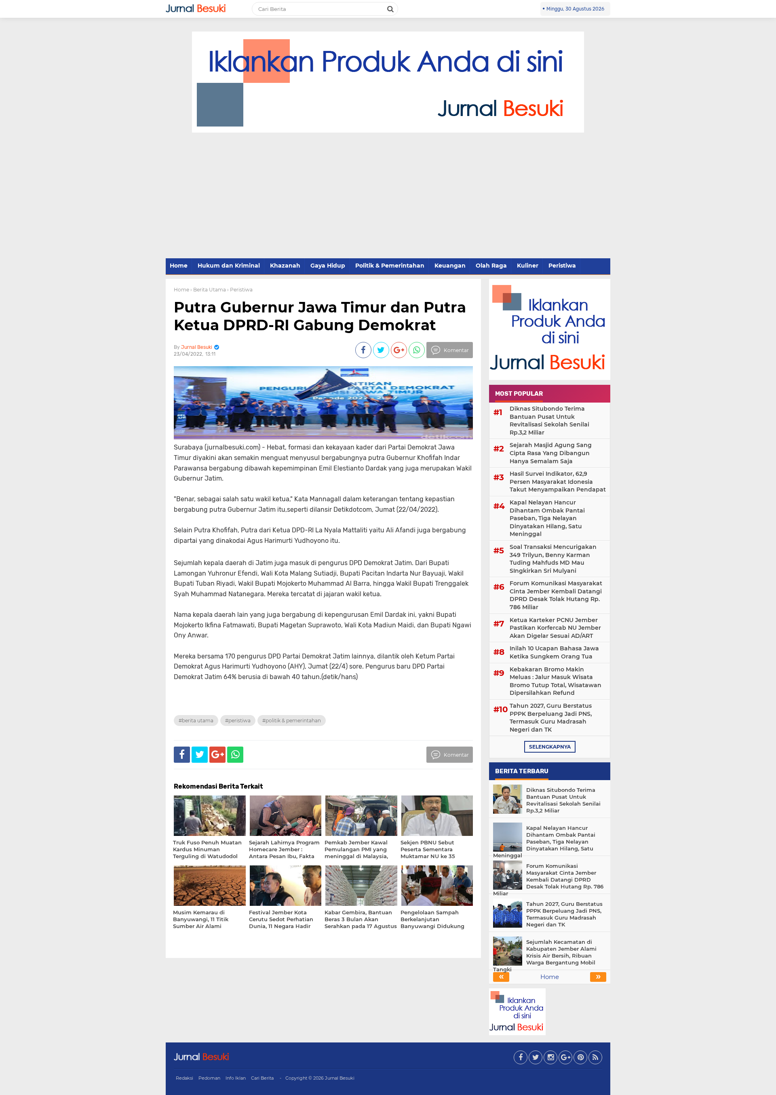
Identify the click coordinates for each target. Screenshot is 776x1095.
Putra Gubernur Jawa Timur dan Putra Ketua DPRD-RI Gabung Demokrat (320, 315)
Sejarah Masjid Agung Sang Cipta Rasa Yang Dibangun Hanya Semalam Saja (551, 452)
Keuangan (450, 265)
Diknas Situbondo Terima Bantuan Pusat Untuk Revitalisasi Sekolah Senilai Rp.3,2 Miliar (549, 420)
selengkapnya (550, 747)
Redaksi (184, 1078)
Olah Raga (491, 265)
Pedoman (209, 1078)
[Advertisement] (388, 196)
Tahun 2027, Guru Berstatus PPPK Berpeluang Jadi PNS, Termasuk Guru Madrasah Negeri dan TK (551, 717)
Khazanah (285, 265)
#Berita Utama (196, 720)
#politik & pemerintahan (291, 720)
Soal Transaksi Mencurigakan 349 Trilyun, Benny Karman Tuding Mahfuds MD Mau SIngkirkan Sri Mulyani (553, 558)
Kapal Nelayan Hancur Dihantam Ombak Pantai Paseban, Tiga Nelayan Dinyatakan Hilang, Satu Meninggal (547, 518)
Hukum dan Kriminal (229, 265)
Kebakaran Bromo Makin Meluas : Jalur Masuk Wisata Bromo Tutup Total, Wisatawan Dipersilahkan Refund (555, 681)
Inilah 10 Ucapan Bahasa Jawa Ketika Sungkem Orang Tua (554, 652)
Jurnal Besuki (339, 1078)
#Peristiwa (238, 720)
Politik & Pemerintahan (389, 265)
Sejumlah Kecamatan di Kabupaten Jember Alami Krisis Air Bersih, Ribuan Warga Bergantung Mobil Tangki (545, 956)
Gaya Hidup (327, 265)
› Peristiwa (240, 290)
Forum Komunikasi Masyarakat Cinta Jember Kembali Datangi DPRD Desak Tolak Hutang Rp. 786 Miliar (556, 595)
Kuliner (527, 265)
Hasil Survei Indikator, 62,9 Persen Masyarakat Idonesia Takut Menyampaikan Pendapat (558, 481)
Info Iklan (236, 1078)
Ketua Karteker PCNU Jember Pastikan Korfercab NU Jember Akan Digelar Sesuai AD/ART (555, 627)
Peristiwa (562, 265)
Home (179, 265)
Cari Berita (262, 1078)
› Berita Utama (208, 290)
